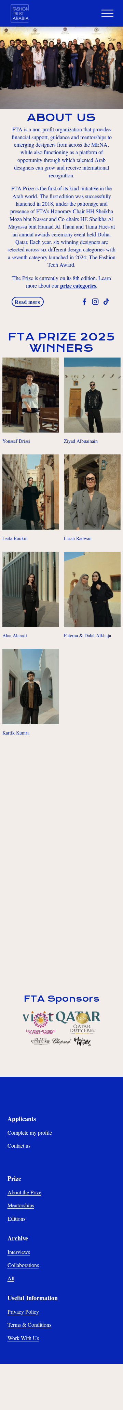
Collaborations (23, 1264)
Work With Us (23, 1337)
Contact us (19, 1145)
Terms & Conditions (29, 1324)
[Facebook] (84, 301)
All (11, 1278)
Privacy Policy (23, 1311)
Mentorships (21, 1205)
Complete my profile (30, 1132)
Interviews (19, 1251)
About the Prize (24, 1192)
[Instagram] (95, 301)
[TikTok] (106, 301)
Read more (27, 301)
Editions (16, 1218)
